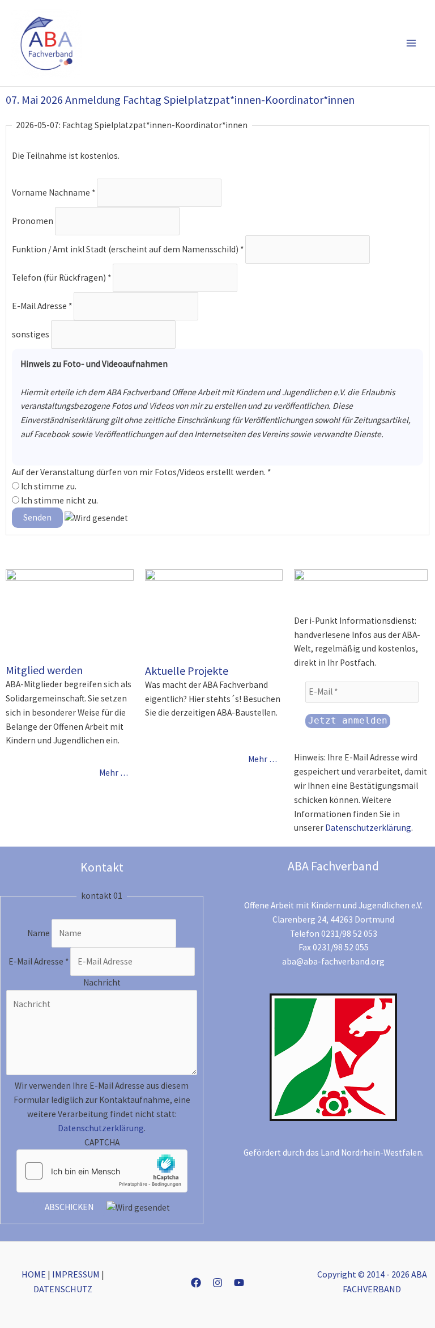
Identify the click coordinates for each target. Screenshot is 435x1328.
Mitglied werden (44, 670)
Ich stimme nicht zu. (58, 500)
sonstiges (31, 334)
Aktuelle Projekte (186, 670)
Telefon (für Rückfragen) (61, 277)
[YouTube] (239, 1283)
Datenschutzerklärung (368, 827)
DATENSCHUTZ (62, 1289)
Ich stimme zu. (47, 486)
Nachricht (102, 982)
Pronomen (33, 220)
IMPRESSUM (76, 1274)
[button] (364, 43)
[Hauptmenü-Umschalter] (411, 43)
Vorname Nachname (53, 192)
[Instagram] (217, 1283)
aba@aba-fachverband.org (333, 961)
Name (39, 933)
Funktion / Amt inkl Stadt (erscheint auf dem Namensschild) (128, 248)
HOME (34, 1274)
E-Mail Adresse (42, 306)
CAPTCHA (102, 1142)
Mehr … (113, 772)
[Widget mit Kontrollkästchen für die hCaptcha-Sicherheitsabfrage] (101, 1170)
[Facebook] (196, 1283)
